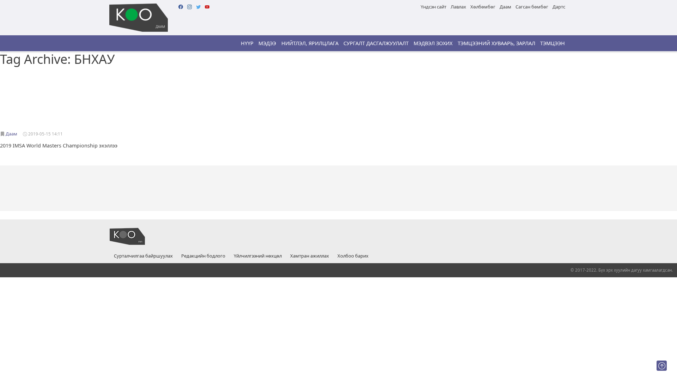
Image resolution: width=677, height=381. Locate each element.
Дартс (559, 7)
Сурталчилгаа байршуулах (143, 256)
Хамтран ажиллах (309, 256)
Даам (505, 7)
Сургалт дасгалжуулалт (376, 43)
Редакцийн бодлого (203, 256)
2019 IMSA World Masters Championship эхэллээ (58, 145)
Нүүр (247, 43)
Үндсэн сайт (433, 7)
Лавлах (458, 7)
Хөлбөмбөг (482, 7)
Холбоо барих (352, 256)
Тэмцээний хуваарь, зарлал (496, 43)
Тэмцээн (552, 43)
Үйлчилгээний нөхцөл (258, 256)
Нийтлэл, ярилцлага (309, 43)
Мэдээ (267, 43)
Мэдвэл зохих (433, 43)
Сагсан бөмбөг (532, 7)
